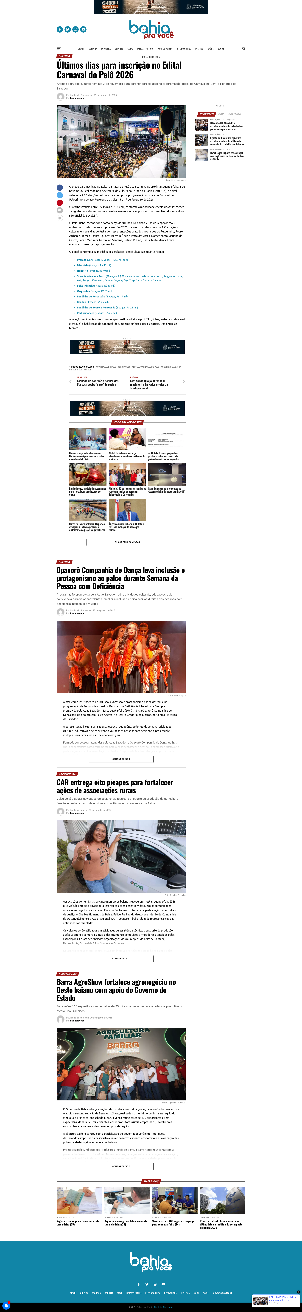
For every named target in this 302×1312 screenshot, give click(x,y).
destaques (124, 367)
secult (88, 370)
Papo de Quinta (165, 48)
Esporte (119, 48)
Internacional (183, 48)
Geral (130, 48)
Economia (106, 48)
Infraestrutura (145, 48)
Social (221, 48)
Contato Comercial (151, 57)
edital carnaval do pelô (146, 367)
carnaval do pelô (106, 367)
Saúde (210, 48)
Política (199, 48)
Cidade (81, 48)
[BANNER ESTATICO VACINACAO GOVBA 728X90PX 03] (151, 13)
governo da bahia (171, 367)
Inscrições (76, 370)
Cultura (93, 48)
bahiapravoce (77, 98)
